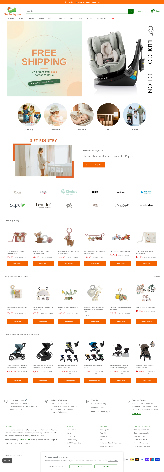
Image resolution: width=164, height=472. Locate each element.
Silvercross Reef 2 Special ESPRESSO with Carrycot (119, 367)
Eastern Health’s (24, 440)
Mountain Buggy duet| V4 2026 (93, 367)
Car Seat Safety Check (142, 446)
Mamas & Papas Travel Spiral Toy (68, 308)
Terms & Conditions (141, 443)
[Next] (160, 246)
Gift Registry (104, 430)
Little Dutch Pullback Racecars (120, 251)
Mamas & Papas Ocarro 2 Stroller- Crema (144, 367)
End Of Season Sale (74, 443)
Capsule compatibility (141, 433)
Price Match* (71, 430)
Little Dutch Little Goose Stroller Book (144, 252)
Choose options (146, 322)
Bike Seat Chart (139, 436)
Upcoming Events (106, 446)
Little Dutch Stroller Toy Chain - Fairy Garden (94, 252)
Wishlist (103, 433)
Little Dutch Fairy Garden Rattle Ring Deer (41, 252)
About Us (103, 436)
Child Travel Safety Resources (111, 443)
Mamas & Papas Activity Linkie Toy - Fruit (120, 308)
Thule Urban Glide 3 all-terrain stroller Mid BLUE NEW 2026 (17, 367)
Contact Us (71, 436)
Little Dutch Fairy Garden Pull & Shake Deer (68, 252)
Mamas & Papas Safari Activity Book (17, 308)
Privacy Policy (113, 461)
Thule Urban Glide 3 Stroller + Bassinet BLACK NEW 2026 (43, 367)
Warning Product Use (141, 430)
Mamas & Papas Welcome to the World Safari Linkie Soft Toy (94, 309)
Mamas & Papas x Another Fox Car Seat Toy (43, 308)
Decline (106, 466)
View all (157, 277)
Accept (80, 466)
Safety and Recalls (140, 440)
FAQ (101, 440)
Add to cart (17, 263)
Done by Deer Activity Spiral (145, 307)
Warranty (70, 433)
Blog (68, 446)
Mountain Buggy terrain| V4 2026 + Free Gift (67, 367)
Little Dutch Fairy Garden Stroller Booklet (15, 252)
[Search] (131, 11)
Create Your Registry (93, 165)
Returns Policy (72, 440)
